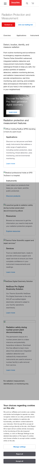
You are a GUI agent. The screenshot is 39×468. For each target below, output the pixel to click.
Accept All (19, 461)
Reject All (19, 454)
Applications (21, 35)
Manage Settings (19, 447)
